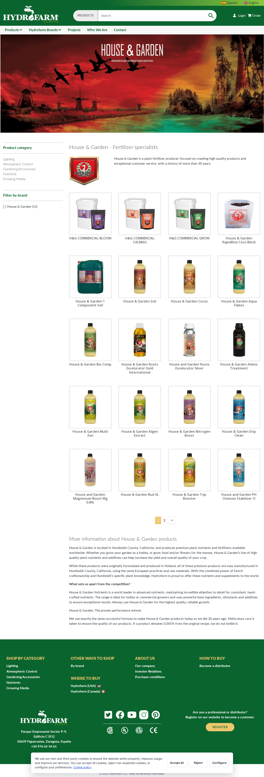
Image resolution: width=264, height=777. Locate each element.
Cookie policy (82, 767)
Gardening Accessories (19, 169)
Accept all (177, 762)
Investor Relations (148, 671)
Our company (145, 666)
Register (220, 727)
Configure (219, 762)
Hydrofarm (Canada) (86, 691)
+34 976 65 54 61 (44, 746)
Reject (198, 762)
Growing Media (14, 179)
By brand (77, 666)
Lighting (8, 159)
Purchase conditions (150, 677)
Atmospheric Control (18, 164)
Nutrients (9, 174)
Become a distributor (214, 666)
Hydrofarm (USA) (84, 686)
